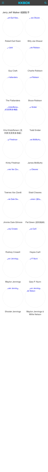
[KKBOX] (24, 3)
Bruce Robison (35, 100)
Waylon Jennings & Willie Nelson (35, 313)
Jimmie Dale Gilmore (12, 222)
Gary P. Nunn (35, 281)
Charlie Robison (35, 70)
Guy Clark (12, 70)
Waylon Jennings (13, 281)
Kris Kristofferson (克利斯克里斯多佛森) (12, 131)
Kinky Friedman (13, 162)
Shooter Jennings (13, 311)
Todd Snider (35, 130)
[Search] (45, 2)
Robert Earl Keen (13, 40)
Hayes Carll (35, 252)
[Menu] (2, 2)
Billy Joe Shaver (35, 40)
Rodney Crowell (13, 252)
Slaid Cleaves (35, 192)
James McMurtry (35, 162)
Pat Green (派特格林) (35, 222)
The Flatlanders (13, 100)
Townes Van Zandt (12, 192)
